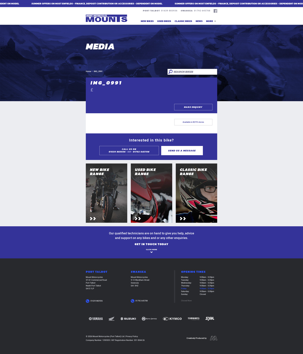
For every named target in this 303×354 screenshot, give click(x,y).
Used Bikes (164, 21)
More (209, 21)
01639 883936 (169, 10)
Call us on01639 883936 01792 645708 (129, 150)
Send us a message (182, 150)
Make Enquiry (193, 107)
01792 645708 (202, 10)
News (199, 21)
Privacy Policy (132, 336)
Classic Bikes (183, 21)
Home (88, 71)
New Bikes (147, 21)
